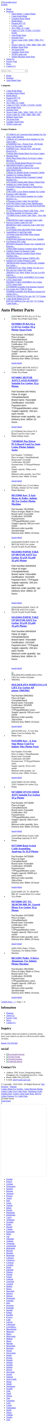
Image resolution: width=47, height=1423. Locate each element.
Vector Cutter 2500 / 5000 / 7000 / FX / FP (24, 112)
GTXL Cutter (17, 26)
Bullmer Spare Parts (19, 47)
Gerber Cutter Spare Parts (23, 1094)
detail (19, 363)
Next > (10, 1002)
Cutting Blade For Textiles (12, 1089)
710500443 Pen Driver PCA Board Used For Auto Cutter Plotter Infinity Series (25, 445)
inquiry (14, 363)
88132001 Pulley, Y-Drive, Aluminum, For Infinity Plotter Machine (25, 961)
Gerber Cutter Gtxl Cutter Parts (14, 1091)
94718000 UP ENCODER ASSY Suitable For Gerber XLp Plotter (25, 795)
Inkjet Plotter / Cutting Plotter (23, 14)
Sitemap (13, 1087)
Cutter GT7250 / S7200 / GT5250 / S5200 (23, 105)
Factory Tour (11, 61)
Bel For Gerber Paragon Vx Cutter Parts (21, 1095)
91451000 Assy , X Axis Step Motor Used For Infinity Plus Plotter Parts (25, 743)
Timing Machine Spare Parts (23, 57)
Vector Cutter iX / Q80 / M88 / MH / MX (28, 45)
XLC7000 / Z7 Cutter (20, 28)
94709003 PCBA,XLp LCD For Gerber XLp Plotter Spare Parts (23, 327)
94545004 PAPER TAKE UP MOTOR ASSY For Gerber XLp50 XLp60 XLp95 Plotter (25, 621)
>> (15, 1002)
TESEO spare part (19, 54)
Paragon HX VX (18, 23)
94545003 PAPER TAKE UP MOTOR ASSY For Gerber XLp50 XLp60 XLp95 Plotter (25, 556)
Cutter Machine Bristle (33, 1089)
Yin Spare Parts (17, 49)
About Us (10, 59)
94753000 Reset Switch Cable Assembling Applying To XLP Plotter (24, 848)
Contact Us (11, 66)
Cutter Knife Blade (19, 16)
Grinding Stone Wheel (20, 18)
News (8, 64)
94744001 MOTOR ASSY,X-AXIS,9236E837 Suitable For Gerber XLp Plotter (25, 382)
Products (9, 11)
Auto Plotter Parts (18, 35)
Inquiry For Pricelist (9, 1043)
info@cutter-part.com (21, 1080)
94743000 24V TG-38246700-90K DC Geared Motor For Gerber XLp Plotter (25, 906)
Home (8, 9)
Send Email (6, 1101)
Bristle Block (16, 21)
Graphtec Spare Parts (20, 52)
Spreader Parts (17, 38)
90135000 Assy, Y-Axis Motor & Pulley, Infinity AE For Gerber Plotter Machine (24, 499)
